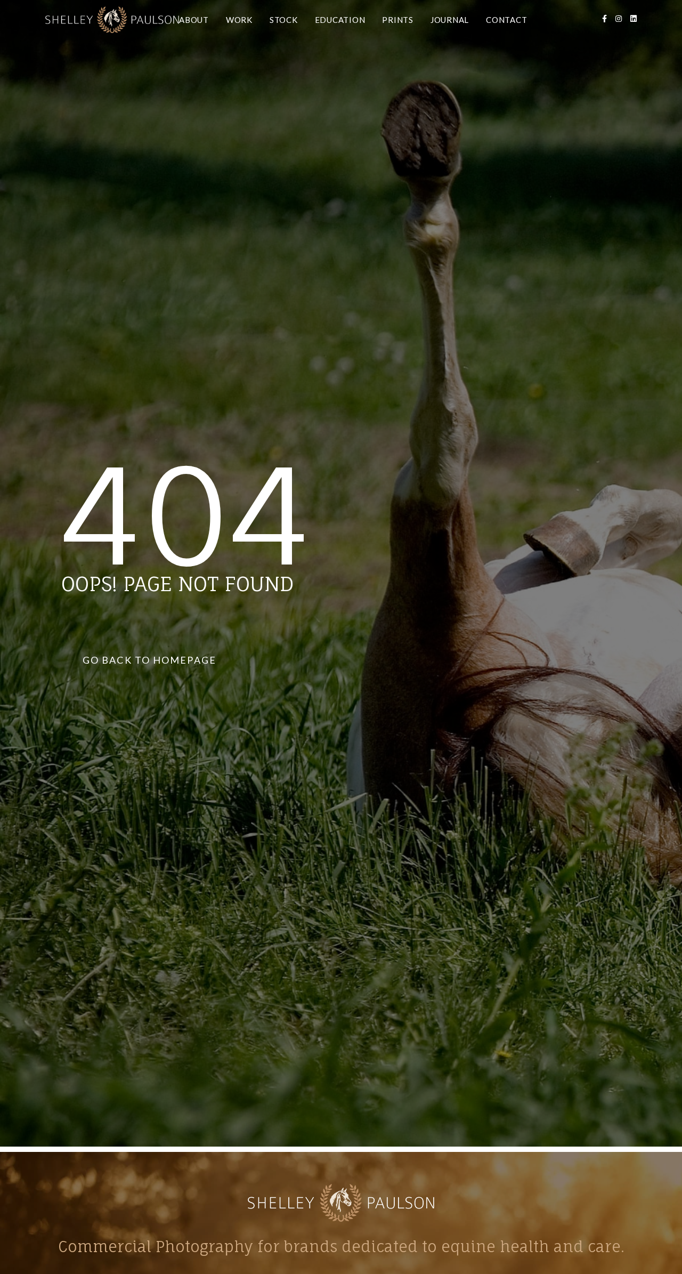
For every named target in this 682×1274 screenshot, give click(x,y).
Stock (284, 20)
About (194, 20)
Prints (397, 20)
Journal (450, 20)
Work (239, 20)
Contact (506, 20)
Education (340, 20)
